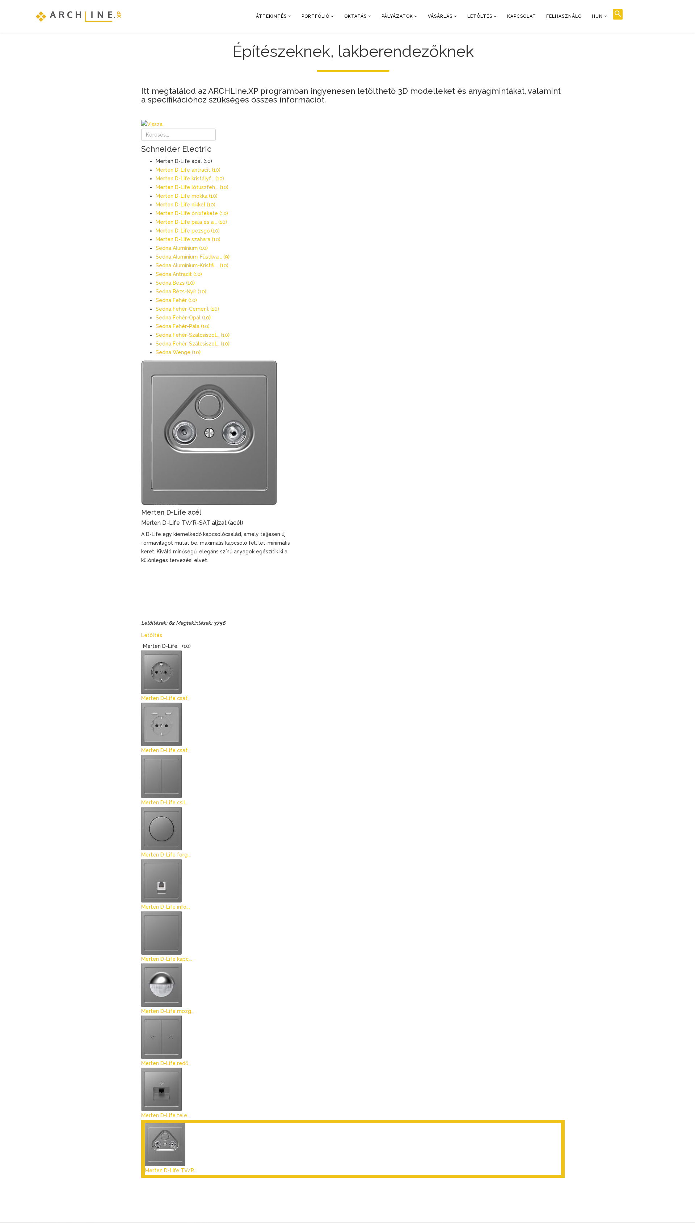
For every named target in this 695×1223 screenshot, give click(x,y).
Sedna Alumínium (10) (182, 248)
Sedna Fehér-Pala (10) (183, 326)
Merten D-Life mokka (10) (187, 196)
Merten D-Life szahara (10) (188, 239)
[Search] (618, 14)
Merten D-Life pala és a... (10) (191, 222)
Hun (597, 16)
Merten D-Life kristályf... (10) (190, 178)
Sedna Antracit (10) (179, 274)
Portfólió (315, 16)
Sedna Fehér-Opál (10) (183, 318)
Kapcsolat (521, 16)
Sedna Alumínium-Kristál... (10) (192, 265)
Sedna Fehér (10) (176, 300)
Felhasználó (564, 16)
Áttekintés (271, 16)
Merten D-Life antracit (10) (188, 170)
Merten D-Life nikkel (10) (185, 205)
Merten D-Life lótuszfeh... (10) (192, 187)
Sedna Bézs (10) (175, 283)
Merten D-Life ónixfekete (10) (192, 213)
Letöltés (479, 16)
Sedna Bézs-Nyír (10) (181, 291)
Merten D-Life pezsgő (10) (188, 231)
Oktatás (355, 16)
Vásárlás (440, 16)
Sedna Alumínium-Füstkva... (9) (192, 257)
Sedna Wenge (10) (178, 352)
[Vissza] (353, 124)
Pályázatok (397, 16)
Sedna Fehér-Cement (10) (187, 309)
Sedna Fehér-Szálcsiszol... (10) (192, 335)
